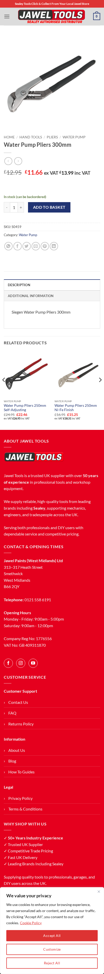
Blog (12, 760)
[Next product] (8, 161)
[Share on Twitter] (26, 246)
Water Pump (74, 137)
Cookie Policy (31, 923)
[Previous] (4, 389)
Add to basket (49, 207)
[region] (52, 930)
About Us (16, 750)
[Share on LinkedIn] (54, 246)
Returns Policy (21, 723)
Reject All (52, 963)
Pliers (52, 137)
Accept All (52, 935)
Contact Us (18, 702)
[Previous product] (18, 161)
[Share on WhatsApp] (8, 246)
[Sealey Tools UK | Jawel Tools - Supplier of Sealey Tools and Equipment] (51, 16)
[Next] (100, 389)
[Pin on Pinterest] (45, 246)
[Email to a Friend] (36, 246)
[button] (7, 16)
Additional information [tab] (31, 296)
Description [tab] (19, 285)
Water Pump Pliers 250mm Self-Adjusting (25, 407)
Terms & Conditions (25, 808)
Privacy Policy (20, 798)
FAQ (12, 712)
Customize (52, 949)
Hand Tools (30, 137)
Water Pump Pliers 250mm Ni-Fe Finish (76, 407)
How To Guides (21, 771)
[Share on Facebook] (17, 246)
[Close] (99, 891)
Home (9, 137)
